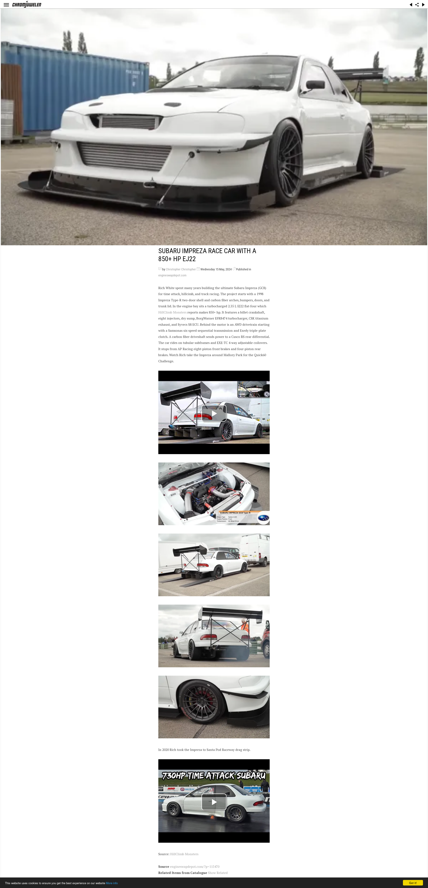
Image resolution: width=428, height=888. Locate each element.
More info (112, 883)
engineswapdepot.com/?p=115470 (194, 866)
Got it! (413, 883)
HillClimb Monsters (172, 312)
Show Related (218, 873)
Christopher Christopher (181, 269)
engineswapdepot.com (172, 275)
